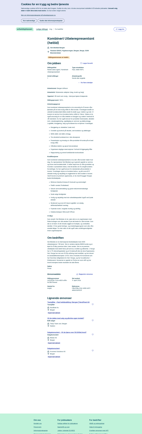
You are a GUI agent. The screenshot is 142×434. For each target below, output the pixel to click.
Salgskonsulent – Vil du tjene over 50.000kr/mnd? (66, 332)
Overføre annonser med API (98, 430)
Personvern (37, 427)
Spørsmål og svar (63, 427)
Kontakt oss (38, 423)
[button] (85, 274)
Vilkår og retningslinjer (96, 423)
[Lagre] (93, 304)
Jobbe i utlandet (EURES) (66, 430)
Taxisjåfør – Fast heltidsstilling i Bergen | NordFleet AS (68, 302)
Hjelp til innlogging (95, 427)
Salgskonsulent (53, 348)
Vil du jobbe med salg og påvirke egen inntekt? (65, 318)
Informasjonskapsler (41, 430)
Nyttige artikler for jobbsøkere (67, 423)
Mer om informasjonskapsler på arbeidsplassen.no (38, 15)
